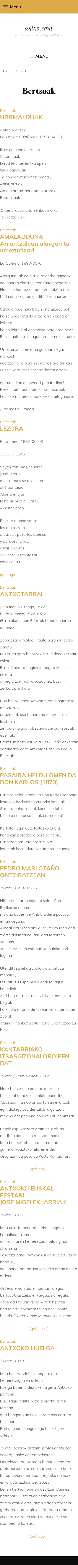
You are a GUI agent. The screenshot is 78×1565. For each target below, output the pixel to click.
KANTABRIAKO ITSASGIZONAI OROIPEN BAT (34, 1056)
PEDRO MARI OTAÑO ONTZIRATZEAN (29, 872)
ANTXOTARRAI (21, 594)
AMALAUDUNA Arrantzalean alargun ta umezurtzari (35, 243)
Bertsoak (8, 110)
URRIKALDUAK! (22, 117)
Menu (15, 6)
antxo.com (39, 28)
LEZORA (11, 428)
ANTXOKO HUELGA (27, 1348)
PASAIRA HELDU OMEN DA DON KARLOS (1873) (38, 778)
